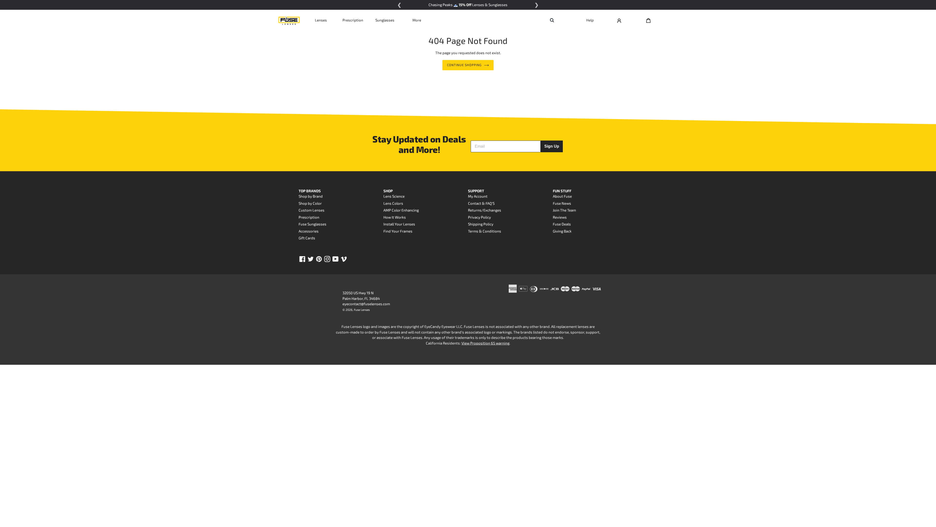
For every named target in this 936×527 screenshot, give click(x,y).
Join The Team (564, 210)
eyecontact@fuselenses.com (366, 304)
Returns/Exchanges (484, 210)
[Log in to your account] (619, 20)
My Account (478, 196)
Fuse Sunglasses (312, 224)
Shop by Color (310, 203)
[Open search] (552, 20)
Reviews (560, 217)
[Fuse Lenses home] (289, 20)
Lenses (321, 20)
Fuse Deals (562, 224)
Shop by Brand (311, 196)
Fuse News (562, 203)
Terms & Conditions (484, 231)
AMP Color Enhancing (401, 210)
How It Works (394, 217)
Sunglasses (384, 20)
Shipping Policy (480, 224)
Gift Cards (307, 238)
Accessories (309, 231)
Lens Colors (393, 203)
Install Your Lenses (399, 224)
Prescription (352, 20)
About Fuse (562, 196)
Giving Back (562, 231)
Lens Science (394, 196)
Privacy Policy (479, 217)
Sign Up (551, 146)
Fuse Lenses (362, 309)
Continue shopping (464, 65)
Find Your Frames (397, 231)
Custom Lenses (311, 210)
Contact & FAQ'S (481, 203)
